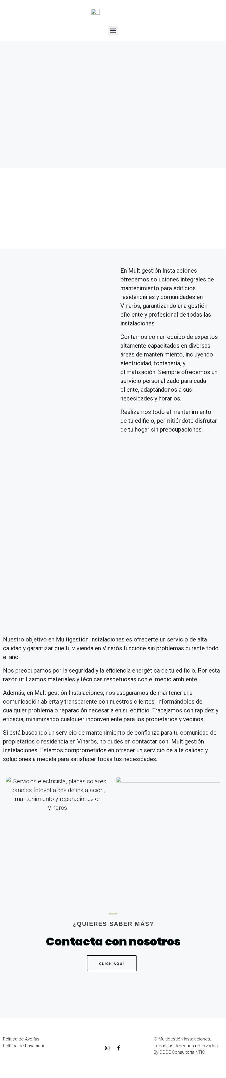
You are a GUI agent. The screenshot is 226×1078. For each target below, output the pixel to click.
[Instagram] (107, 1048)
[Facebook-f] (119, 1048)
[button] (113, 30)
